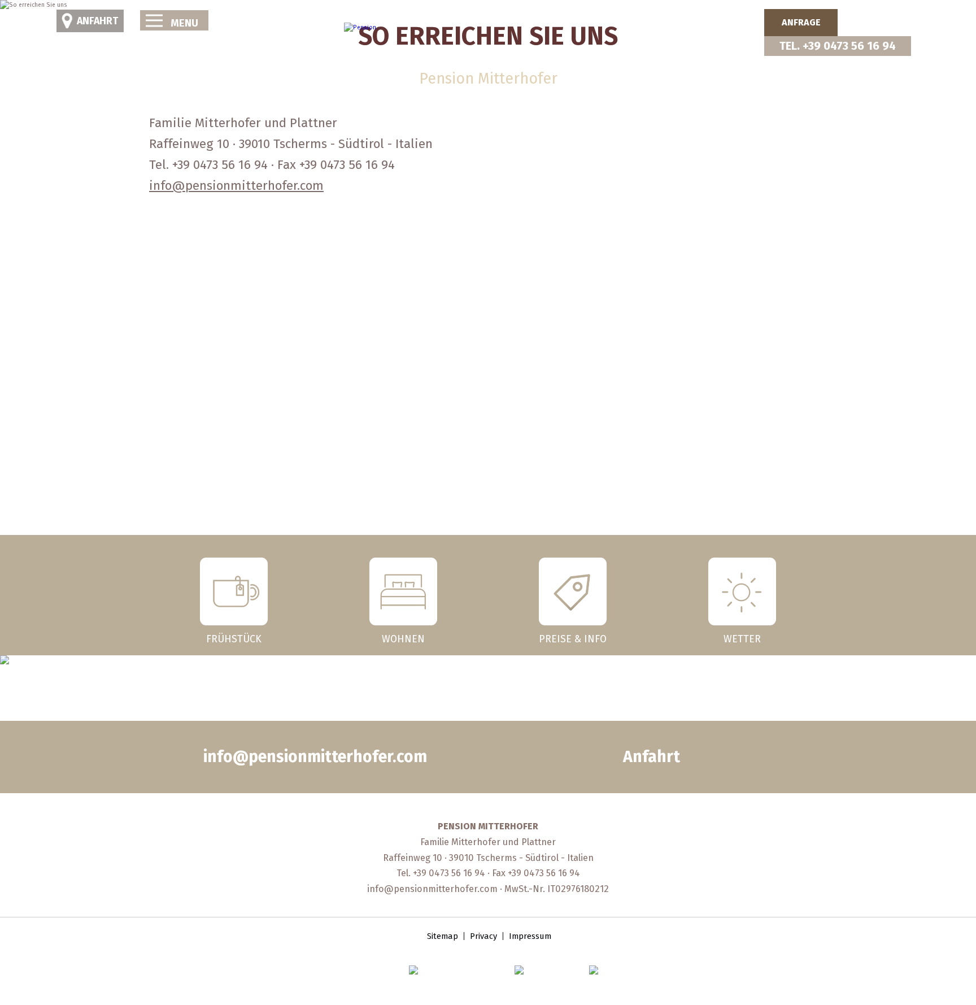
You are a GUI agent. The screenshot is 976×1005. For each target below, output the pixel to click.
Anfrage (801, 22)
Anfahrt (97, 21)
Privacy (483, 936)
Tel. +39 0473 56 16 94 (837, 46)
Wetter (742, 638)
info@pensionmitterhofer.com (236, 185)
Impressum (530, 936)
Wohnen (403, 638)
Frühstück (234, 638)
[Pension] (360, 27)
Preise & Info (573, 638)
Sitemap (442, 936)
